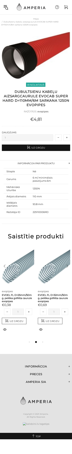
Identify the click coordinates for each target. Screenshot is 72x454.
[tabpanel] (18, 293)
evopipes (42, 111)
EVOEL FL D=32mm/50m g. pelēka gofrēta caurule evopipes (53, 298)
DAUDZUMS (9, 132)
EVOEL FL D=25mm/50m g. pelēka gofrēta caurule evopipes (17, 298)
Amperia (31, 7)
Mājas (36, 19)
